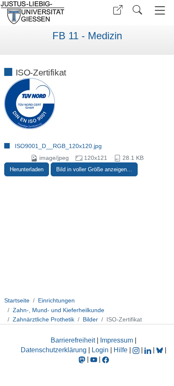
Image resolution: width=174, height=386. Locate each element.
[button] (117, 9)
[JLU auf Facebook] (105, 359)
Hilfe (121, 350)
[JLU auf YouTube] (93, 359)
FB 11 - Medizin (87, 35)
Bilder (90, 319)
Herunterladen (27, 169)
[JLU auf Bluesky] (160, 350)
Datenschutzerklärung (54, 350)
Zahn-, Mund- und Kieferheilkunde (58, 310)
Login (101, 350)
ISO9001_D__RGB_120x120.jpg (58, 146)
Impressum (116, 340)
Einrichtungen (56, 300)
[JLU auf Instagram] (137, 350)
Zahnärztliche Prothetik (43, 319)
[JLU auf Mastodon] (83, 359)
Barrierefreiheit (73, 340)
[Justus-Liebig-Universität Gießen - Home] (42, 12)
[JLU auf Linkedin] (148, 350)
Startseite (17, 300)
